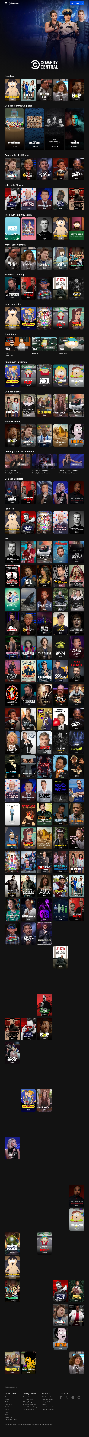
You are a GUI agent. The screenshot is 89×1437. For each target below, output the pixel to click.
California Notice (28, 1409)
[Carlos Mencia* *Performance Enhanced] (76, 647)
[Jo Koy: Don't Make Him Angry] (60, 957)
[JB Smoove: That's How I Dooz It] (28, 909)
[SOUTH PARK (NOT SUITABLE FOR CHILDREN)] (28, 1243)
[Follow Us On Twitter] (66, 1397)
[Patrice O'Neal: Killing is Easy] (12, 1172)
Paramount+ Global (11, 1419)
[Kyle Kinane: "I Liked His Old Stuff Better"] (60, 1053)
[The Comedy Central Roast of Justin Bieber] (76, 719)
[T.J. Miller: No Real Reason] (76, 1267)
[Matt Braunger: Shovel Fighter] (76, 1076)
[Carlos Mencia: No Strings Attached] (28, 671)
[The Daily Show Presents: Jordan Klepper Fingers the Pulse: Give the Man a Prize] (60, 1291)
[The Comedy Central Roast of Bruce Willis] (76, 695)
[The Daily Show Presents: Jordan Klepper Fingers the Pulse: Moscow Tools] (12, 1029)
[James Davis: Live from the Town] (44, 909)
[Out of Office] (60, 1148)
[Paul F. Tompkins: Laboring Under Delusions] (28, 1172)
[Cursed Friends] (44, 766)
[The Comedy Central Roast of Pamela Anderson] (12, 742)
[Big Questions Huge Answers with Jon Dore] (60, 623)
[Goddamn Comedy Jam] (60, 862)
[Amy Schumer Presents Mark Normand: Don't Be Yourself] (28, 576)
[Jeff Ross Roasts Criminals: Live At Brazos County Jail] (76, 933)
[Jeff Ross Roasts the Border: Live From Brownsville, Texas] (12, 957)
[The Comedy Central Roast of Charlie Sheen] (12, 719)
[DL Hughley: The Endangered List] (76, 766)
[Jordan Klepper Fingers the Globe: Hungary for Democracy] (44, 1005)
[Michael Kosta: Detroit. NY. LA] (12, 1100)
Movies (7, 1402)
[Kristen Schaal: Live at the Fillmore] (76, 1029)
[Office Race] (44, 1148)
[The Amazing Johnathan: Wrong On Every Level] (12, 576)
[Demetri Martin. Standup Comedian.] (28, 814)
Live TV (7, 1407)
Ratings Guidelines (48, 1402)
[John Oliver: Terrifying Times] (12, 1005)
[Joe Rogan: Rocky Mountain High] (44, 981)
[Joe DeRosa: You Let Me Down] (12, 981)
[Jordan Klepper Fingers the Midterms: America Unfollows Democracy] (60, 1005)
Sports (7, 1409)
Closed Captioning (47, 1399)
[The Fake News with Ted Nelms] (44, 862)
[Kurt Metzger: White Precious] (44, 1053)
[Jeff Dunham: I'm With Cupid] (76, 909)
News (6, 1414)
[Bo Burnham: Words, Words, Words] (76, 623)
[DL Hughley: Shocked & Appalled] (60, 766)
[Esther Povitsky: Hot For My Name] (76, 838)
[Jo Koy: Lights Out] (76, 957)
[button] (6, 3)
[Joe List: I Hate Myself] (28, 981)
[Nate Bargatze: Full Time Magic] (12, 1124)
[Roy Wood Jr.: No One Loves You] (12, 1219)
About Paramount (47, 1407)
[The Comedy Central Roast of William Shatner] (44, 742)
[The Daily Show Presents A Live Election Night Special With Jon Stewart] (12, 790)
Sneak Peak (8, 1417)
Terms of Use (27, 1397)
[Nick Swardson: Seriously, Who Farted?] (60, 1124)
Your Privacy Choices (30, 1404)
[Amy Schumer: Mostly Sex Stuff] (76, 576)
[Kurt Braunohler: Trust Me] (28, 1053)
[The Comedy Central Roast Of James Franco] (60, 719)
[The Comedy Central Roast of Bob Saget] (60, 695)
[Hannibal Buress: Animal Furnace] (12, 886)
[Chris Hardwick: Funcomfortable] (76, 671)
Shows (7, 1399)
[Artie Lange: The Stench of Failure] (60, 599)
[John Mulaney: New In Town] (60, 981)
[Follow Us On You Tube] (73, 1397)
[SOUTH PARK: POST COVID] (60, 1219)
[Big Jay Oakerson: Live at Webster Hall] (44, 623)
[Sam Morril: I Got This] (60, 1243)
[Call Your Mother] (60, 647)
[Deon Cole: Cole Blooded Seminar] (60, 814)
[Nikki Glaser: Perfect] (12, 1148)
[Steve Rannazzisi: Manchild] (44, 1267)
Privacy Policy (27, 1402)
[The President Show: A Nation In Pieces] (76, 1172)
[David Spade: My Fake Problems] (76, 790)
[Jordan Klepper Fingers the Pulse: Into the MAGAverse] (76, 1005)
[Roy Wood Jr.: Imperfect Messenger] (76, 1196)
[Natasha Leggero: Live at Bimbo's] (76, 1100)
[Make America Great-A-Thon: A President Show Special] (44, 1076)
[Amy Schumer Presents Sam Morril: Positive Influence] (60, 576)
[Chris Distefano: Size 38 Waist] (60, 671)
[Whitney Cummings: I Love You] (60, 1363)
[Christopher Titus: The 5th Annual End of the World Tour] (12, 695)
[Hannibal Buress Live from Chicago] (28, 886)
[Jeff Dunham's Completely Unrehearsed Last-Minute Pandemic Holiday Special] (12, 933)
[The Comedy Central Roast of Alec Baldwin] (44, 695)
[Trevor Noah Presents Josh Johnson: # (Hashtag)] (44, 1339)
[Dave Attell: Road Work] (60, 790)
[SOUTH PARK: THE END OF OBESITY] (44, 1243)
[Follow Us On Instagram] (79, 1397)
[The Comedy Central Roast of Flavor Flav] (44, 719)
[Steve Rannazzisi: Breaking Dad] (28, 1267)
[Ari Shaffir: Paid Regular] (44, 599)
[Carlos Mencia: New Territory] (12, 671)
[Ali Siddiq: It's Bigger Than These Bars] (76, 552)
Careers (44, 1404)
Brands (7, 1412)
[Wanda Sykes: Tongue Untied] (44, 1363)
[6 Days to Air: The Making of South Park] (12, 552)
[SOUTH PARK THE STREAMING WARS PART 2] (76, 1219)
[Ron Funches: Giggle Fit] (44, 1196)
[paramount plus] (14, 3)
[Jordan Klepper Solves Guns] (28, 1005)
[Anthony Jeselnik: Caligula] (28, 599)
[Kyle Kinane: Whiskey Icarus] (12, 1076)
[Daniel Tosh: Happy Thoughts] (44, 790)
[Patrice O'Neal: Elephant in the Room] (76, 1148)
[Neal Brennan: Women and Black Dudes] (44, 1124)
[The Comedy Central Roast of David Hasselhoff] (28, 719)
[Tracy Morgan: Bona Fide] (76, 1315)
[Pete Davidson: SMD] (44, 1172)
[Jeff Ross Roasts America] (44, 933)
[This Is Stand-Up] (12, 1315)
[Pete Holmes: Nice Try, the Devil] (60, 1172)
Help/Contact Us (47, 1397)
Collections (8, 1404)
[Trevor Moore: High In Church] (12, 1339)
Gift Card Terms (28, 1399)
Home (6, 1397)
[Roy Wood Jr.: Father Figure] (60, 1196)
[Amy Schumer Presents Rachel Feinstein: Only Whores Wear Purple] (44, 576)
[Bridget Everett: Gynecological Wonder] (12, 647)
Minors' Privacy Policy (30, 1407)
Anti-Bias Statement (48, 1409)
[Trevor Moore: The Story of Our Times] (28, 1339)
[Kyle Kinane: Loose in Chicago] (76, 1053)
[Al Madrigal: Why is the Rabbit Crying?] (60, 552)
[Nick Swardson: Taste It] (76, 1124)
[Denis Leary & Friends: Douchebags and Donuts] (44, 814)
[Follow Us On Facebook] (61, 1397)
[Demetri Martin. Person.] (12, 814)
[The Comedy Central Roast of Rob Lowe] (28, 742)
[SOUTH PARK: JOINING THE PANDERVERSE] (12, 1243)
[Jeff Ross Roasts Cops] (60, 933)
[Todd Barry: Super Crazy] (44, 1315)
